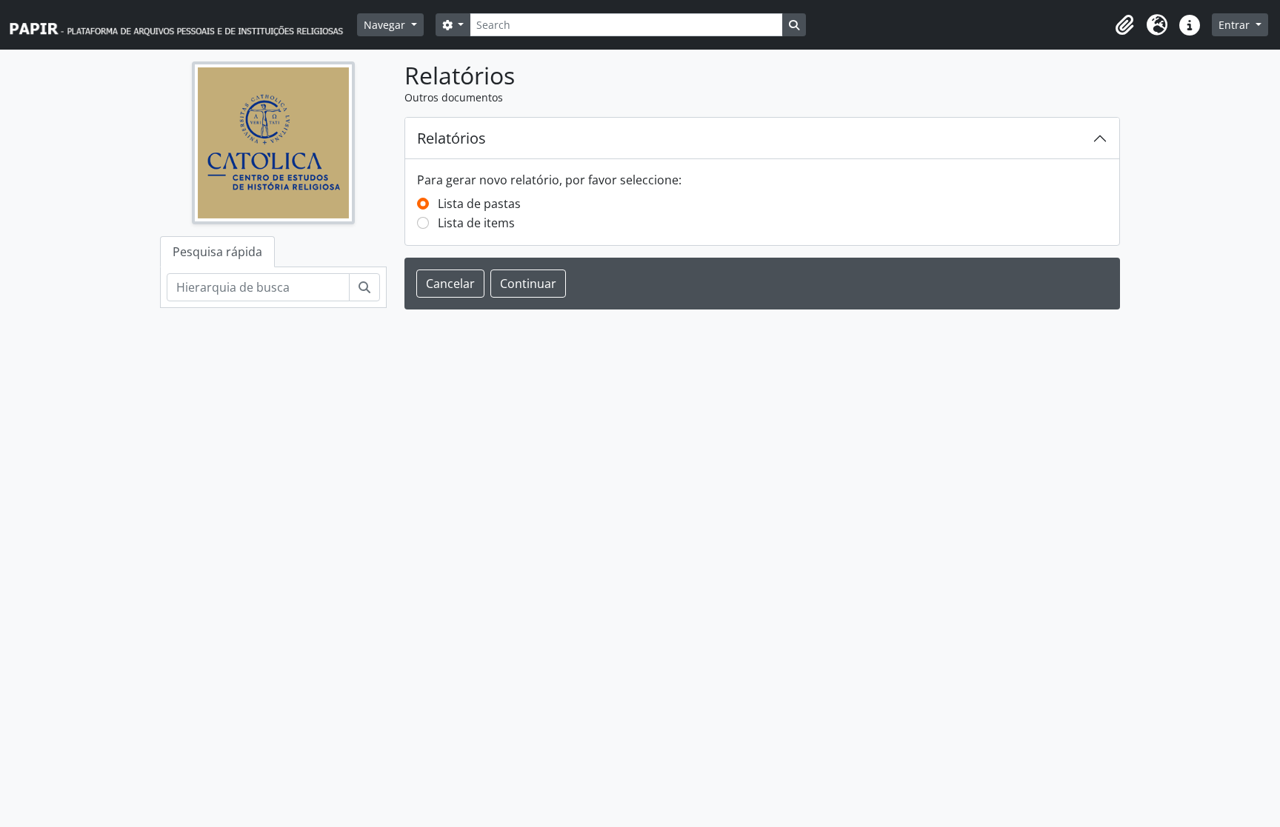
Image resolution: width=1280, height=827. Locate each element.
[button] (1124, 25)
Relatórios (451, 138)
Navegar (386, 25)
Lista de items (476, 223)
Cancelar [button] (450, 283)
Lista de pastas (479, 203)
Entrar (1236, 25)
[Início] (183, 25)
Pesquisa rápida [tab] (217, 252)
